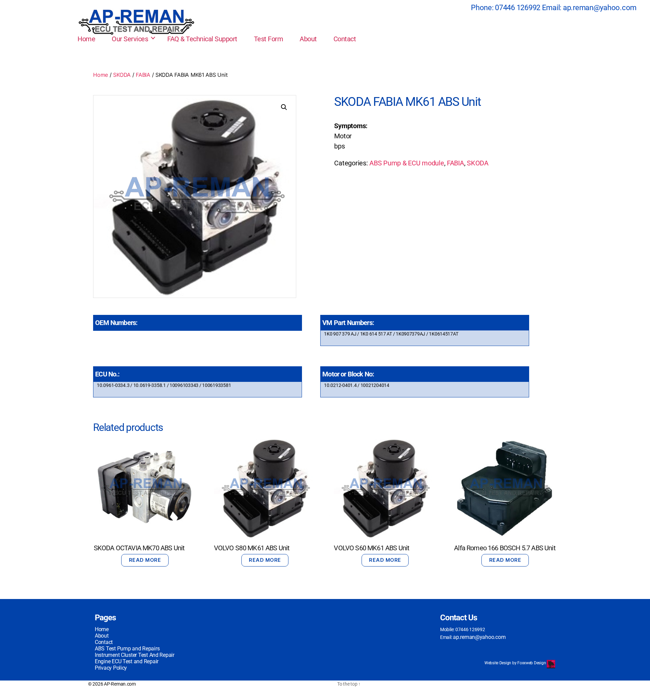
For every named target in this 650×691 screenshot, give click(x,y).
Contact (344, 39)
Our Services (130, 39)
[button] (284, 107)
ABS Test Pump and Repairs (127, 648)
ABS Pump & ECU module (406, 163)
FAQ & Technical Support (202, 39)
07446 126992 (517, 7)
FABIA (143, 74)
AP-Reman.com (120, 684)
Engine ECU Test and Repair (126, 661)
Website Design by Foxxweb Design (515, 663)
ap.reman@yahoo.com (599, 7)
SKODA (122, 74)
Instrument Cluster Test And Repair (134, 655)
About (308, 39)
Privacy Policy (111, 668)
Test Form (268, 39)
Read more (145, 560)
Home (86, 39)
